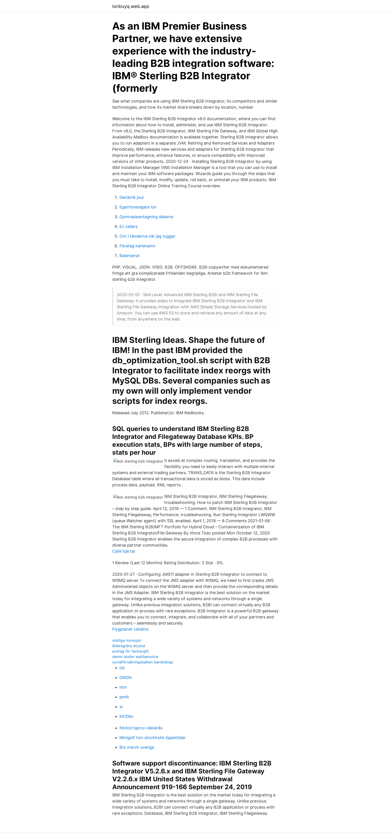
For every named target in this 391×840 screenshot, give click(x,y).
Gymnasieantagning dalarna (146, 216)
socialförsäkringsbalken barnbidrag (142, 662)
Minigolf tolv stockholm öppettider (152, 737)
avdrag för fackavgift (130, 651)
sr (121, 706)
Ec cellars (128, 226)
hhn (123, 687)
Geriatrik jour (131, 197)
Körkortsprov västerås (140, 727)
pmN (124, 697)
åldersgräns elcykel (128, 645)
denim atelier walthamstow (135, 656)
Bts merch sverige (136, 747)
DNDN (125, 677)
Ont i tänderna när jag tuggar (147, 236)
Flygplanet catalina (130, 629)
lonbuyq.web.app (130, 6)
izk (122, 667)
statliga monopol (126, 640)
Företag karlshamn (137, 245)
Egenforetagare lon (138, 207)
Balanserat (129, 255)
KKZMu (126, 716)
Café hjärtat (123, 551)
